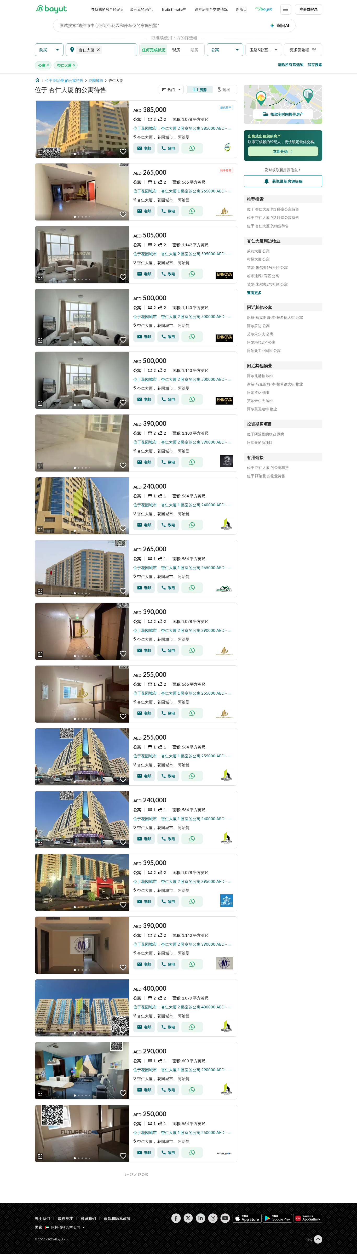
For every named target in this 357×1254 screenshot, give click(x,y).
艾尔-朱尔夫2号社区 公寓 (267, 284)
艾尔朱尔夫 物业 (260, 401)
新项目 (241, 9)
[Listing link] (136, 129)
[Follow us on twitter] (188, 1218)
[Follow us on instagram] (213, 1218)
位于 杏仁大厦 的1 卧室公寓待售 (273, 209)
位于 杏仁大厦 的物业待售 (268, 226)
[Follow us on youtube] (225, 1218)
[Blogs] (263, 9)
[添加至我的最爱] (123, 152)
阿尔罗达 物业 (258, 392)
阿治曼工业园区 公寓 (264, 351)
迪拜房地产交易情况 (211, 9)
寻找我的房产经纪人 (107, 9)
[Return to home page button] (51, 9)
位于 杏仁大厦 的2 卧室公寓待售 (273, 217)
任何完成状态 (153, 49)
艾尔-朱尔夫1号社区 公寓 (267, 267)
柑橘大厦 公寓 (258, 259)
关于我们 (42, 1218)
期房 (194, 49)
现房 (176, 49)
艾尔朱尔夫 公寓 (260, 334)
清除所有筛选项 (290, 64)
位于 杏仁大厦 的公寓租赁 (268, 468)
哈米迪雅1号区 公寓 (263, 276)
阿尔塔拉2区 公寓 (261, 342)
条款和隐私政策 (117, 1218)
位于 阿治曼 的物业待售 (266, 476)
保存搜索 (315, 64)
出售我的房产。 (142, 9)
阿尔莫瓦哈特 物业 (262, 409)
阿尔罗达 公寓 (258, 326)
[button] (49, 50)
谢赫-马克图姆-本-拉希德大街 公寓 (275, 317)
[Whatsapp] (192, 148)
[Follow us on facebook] (176, 1218)
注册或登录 (309, 9)
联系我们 (88, 1218)
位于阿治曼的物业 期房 (265, 434)
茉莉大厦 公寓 (258, 251)
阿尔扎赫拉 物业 (260, 376)
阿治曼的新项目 (260, 442)
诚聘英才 (65, 1218)
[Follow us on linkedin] (200, 1218)
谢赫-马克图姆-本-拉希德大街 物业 (275, 384)
